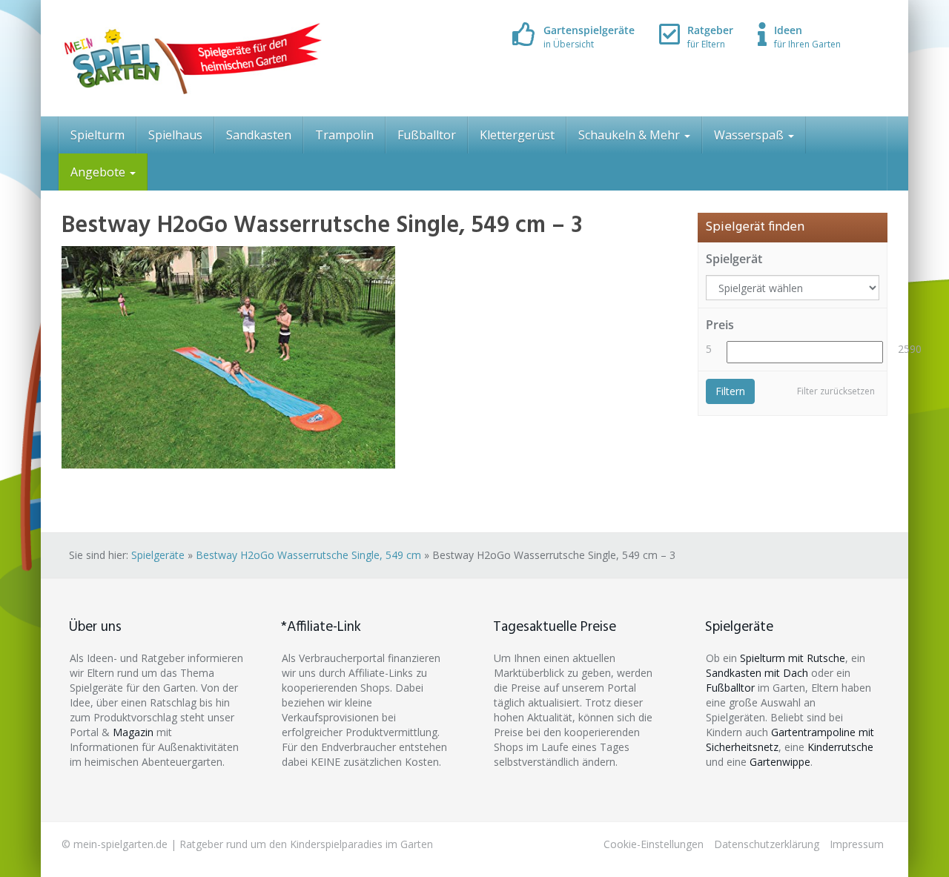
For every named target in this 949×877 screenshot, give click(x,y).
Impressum (857, 844)
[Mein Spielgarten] (192, 58)
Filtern (730, 391)
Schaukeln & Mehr (630, 135)
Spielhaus (175, 135)
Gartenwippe (780, 762)
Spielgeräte (158, 555)
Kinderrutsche (840, 747)
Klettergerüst (517, 135)
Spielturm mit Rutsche (792, 658)
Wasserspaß (750, 135)
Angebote (99, 172)
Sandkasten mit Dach (757, 673)
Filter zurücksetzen (836, 391)
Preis (720, 325)
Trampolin (344, 135)
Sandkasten (258, 135)
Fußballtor (426, 135)
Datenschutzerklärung (766, 844)
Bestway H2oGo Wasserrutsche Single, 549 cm (308, 555)
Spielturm (97, 135)
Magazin (133, 732)
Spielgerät (734, 259)
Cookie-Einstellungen (654, 844)
